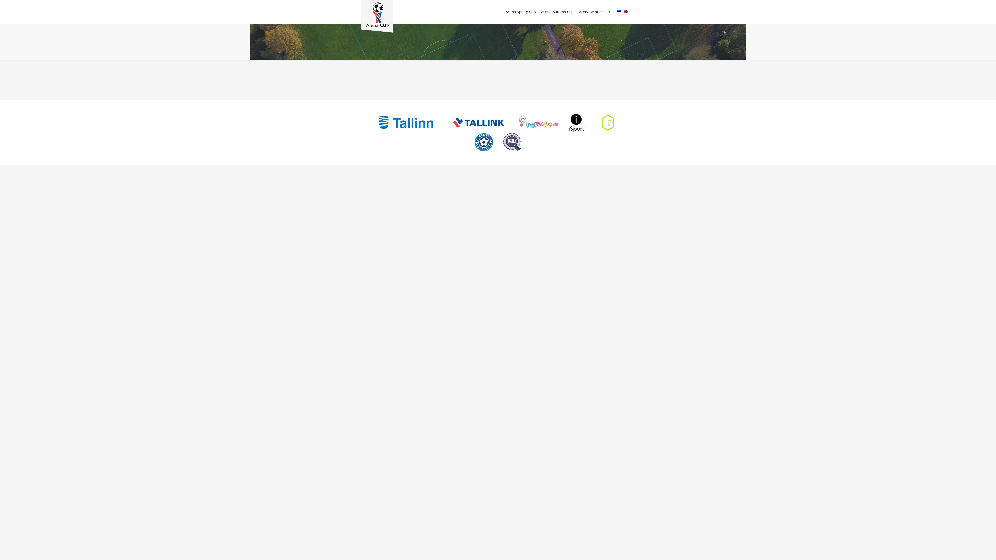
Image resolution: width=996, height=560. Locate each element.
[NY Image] (607, 122)
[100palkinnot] (512, 142)
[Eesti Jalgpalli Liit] (484, 142)
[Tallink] (478, 122)
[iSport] (576, 122)
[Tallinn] (406, 122)
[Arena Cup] (377, 16)
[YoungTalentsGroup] (539, 122)
